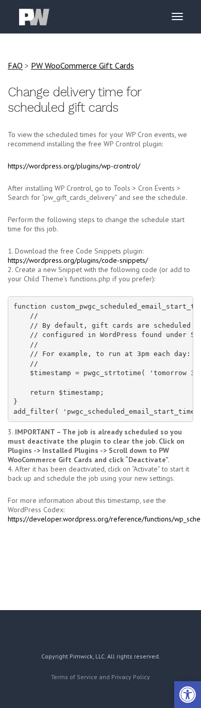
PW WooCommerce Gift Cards (82, 65)
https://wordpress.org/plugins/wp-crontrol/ (74, 166)
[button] (187, 694)
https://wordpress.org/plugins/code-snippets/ (78, 260)
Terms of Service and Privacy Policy (100, 677)
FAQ (15, 65)
